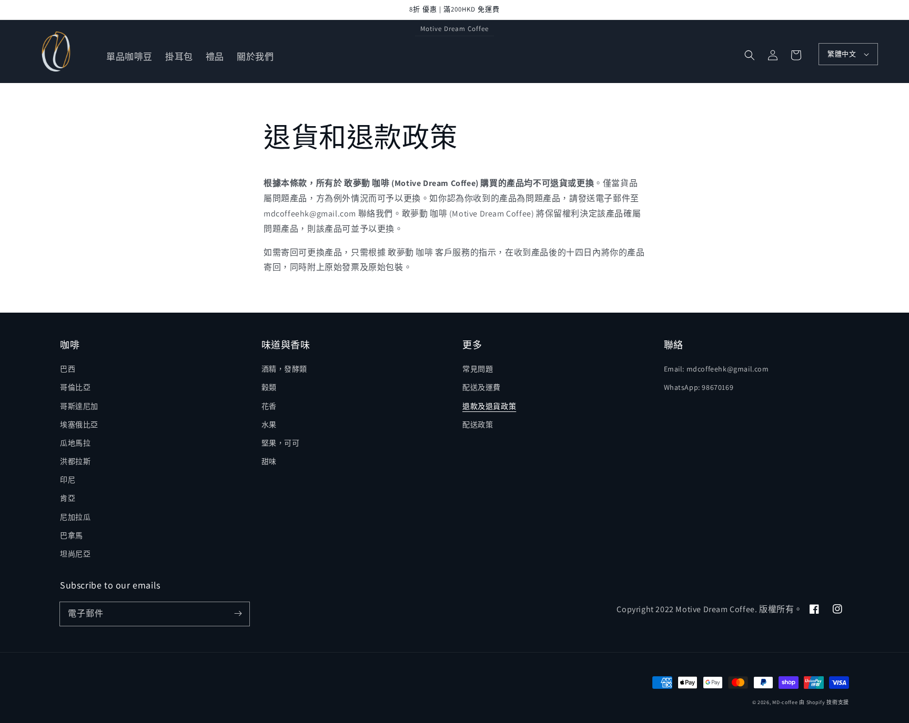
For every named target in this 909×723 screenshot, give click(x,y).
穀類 (269, 387)
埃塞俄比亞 (79, 424)
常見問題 (477, 369)
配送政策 (477, 424)
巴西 (67, 369)
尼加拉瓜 (75, 517)
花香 (269, 406)
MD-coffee (784, 702)
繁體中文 (841, 53)
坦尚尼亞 (75, 554)
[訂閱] (237, 613)
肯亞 (67, 498)
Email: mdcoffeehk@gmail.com (716, 369)
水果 (269, 424)
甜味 (269, 461)
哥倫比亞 (75, 387)
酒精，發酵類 (284, 369)
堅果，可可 (280, 443)
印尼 (67, 479)
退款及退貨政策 (489, 406)
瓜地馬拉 (75, 443)
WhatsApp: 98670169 (699, 387)
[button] (749, 55)
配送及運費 (481, 387)
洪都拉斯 (75, 461)
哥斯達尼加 (79, 406)
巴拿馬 (71, 535)
